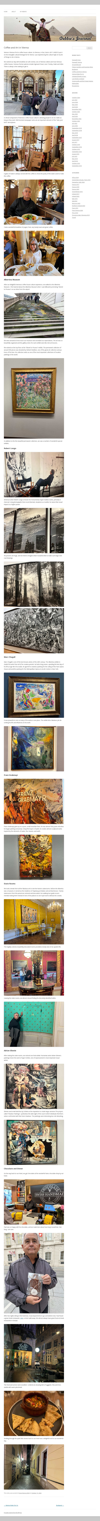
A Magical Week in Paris (79, 76)
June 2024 (75, 102)
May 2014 (75, 159)
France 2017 (75, 184)
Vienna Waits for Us (11, 1505)
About (14, 11)
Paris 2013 (75, 208)
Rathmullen (75, 83)
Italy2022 (74, 201)
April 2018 (75, 135)
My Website (23, 11)
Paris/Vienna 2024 (24, 1493)
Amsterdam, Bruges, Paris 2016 (81, 180)
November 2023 (76, 109)
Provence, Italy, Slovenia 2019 (81, 215)
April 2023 (75, 116)
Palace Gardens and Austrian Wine (82, 67)
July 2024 (74, 100)
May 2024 (75, 105)
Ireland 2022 (75, 196)
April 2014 (75, 161)
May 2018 (75, 133)
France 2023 (75, 189)
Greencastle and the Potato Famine (82, 81)
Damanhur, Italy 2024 (78, 182)
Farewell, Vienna (77, 62)
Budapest (60, 1505)
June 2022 (75, 126)
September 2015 (77, 152)
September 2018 (77, 130)
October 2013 (76, 163)
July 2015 (74, 156)
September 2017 (77, 137)
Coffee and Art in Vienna (79, 72)
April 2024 (75, 107)
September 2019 (77, 128)
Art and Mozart (76, 65)
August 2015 (75, 154)
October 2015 (76, 149)
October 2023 (76, 112)
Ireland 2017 (75, 194)
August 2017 (75, 140)
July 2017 (74, 142)
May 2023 (75, 114)
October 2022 (76, 121)
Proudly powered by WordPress (13, 1513)
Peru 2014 (75, 213)
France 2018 (75, 187)
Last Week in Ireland (78, 79)
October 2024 (76, 97)
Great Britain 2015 (77, 192)
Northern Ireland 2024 (78, 206)
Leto (21, 1318)
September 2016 (77, 147)
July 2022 (74, 123)
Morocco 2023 (76, 203)
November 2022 (76, 119)
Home (5, 11)
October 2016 (76, 144)
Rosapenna (75, 86)
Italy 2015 (75, 199)
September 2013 (77, 166)
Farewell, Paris (76, 60)
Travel (74, 217)
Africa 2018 (75, 177)
